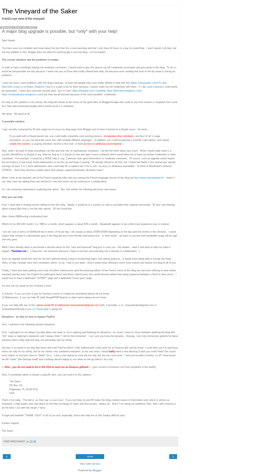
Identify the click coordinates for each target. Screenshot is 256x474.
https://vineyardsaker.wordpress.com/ (22, 94)
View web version (90, 463)
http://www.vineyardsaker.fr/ (149, 177)
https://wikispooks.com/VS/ (147, 82)
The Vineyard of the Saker (39, 11)
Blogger (97, 470)
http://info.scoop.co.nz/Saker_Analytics (23, 86)
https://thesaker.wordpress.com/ (124, 90)
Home (90, 456)
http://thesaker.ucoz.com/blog (89, 90)
